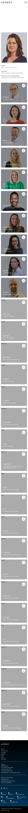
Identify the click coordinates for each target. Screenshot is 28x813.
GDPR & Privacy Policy (7, 777)
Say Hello (3, 759)
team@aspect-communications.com (10, 772)
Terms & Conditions (6, 782)
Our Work (3, 752)
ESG (2, 755)
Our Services (4, 750)
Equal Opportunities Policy (8, 781)
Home (2, 749)
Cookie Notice (5, 779)
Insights (3, 754)
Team (2, 757)
